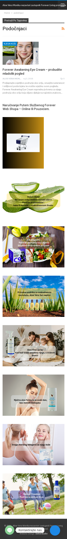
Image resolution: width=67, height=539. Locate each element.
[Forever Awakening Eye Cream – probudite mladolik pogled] (21, 53)
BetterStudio (41, 533)
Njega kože (10, 44)
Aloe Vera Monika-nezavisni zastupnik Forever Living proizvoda (34, 5)
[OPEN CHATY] (9, 530)
